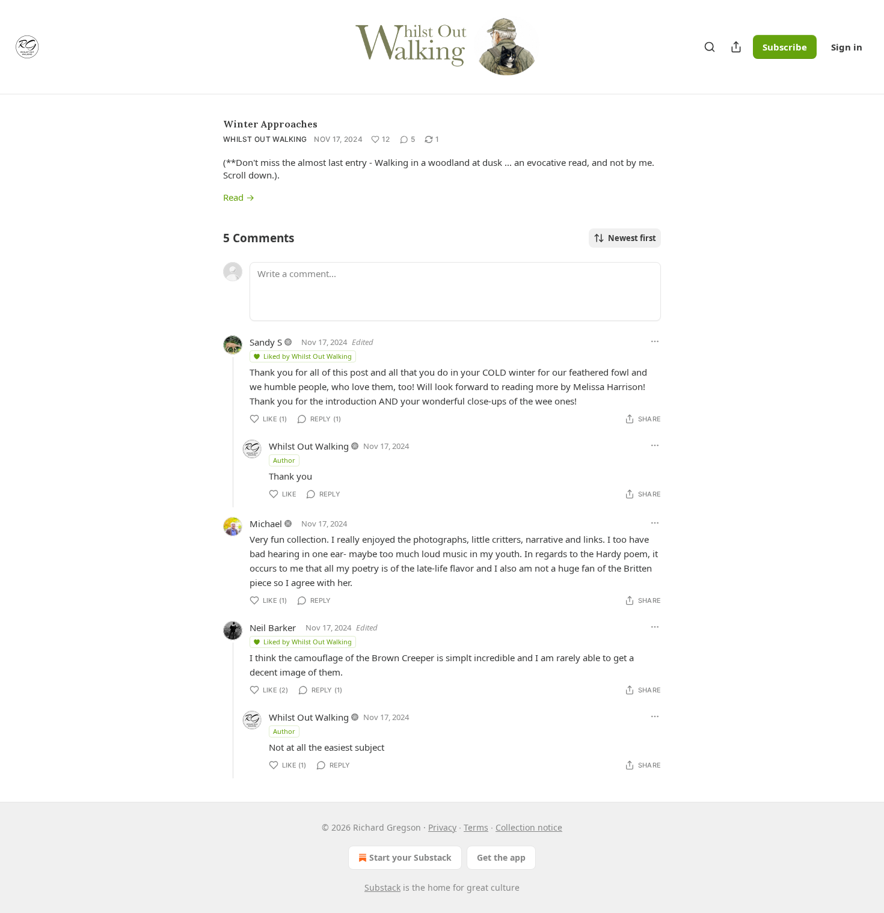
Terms (476, 827)
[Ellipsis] (655, 341)
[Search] (710, 47)
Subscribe (785, 47)
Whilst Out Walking (265, 139)
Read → (238, 197)
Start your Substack (410, 857)
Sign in (846, 47)
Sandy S (266, 342)
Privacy (442, 827)
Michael (266, 524)
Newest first (632, 238)
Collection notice (529, 827)
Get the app (501, 857)
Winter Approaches (270, 124)
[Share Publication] (736, 47)
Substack (382, 887)
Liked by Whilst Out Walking (307, 356)
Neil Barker (273, 627)
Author (284, 460)
